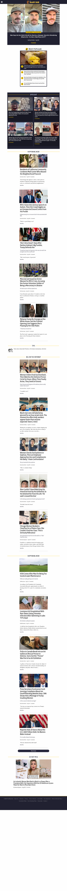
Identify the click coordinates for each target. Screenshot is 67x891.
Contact (45, 800)
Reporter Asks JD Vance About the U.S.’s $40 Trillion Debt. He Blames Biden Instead (32, 731)
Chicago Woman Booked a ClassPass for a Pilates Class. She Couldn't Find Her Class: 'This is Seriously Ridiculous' (32, 529)
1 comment (32, 661)
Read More (22, 185)
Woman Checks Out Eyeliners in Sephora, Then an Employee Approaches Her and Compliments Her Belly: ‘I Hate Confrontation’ (33, 456)
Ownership (40, 800)
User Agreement (47, 798)
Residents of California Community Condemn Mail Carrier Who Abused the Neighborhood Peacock (33, 171)
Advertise (21, 798)
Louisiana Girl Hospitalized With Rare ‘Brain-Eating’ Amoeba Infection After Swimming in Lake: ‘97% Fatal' (32, 614)
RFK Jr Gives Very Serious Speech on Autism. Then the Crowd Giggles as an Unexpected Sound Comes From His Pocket (33, 208)
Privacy (26, 798)
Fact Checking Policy (32, 800)
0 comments (33, 42)
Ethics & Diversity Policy (57, 798)
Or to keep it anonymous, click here (38, 348)
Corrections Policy (22, 800)
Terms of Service (32, 798)
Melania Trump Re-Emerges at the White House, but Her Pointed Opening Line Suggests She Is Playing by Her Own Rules (32, 322)
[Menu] (2, 2)
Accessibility (39, 798)
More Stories (33, 751)
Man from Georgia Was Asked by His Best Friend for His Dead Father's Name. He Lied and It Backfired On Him (20, 114)
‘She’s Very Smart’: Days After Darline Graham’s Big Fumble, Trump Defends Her (31, 245)
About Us (16, 798)
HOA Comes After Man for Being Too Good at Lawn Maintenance (33, 574)
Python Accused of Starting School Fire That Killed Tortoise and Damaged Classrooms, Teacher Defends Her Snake (34, 67)
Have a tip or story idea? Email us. (22, 348)
